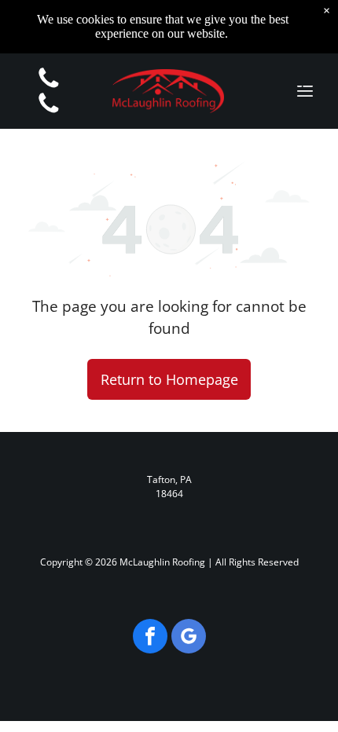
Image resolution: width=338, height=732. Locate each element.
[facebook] (150, 638)
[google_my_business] (188, 638)
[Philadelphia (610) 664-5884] (48, 111)
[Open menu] (305, 91)
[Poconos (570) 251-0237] (48, 86)
